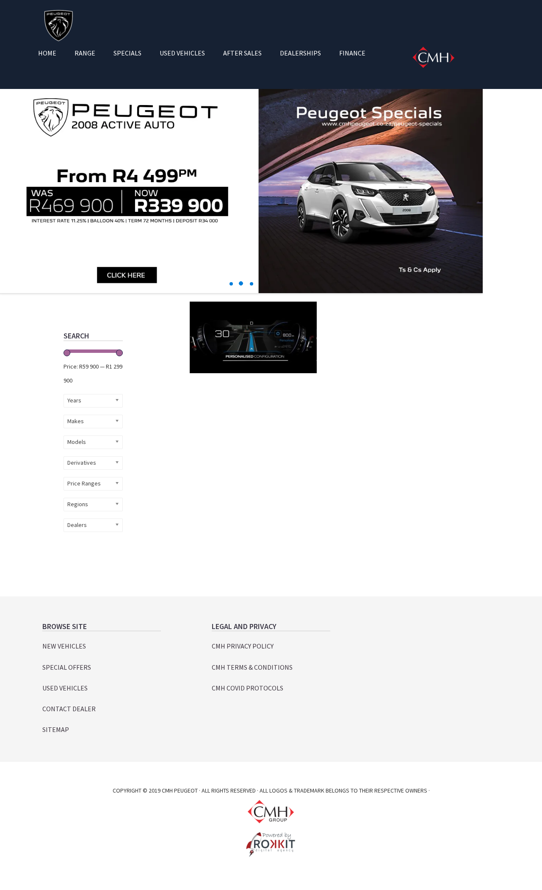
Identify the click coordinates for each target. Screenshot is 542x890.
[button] (231, 284)
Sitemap (55, 729)
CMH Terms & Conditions (252, 667)
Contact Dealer (69, 708)
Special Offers (66, 667)
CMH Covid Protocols (247, 688)
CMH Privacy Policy (243, 646)
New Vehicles (64, 646)
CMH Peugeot (58, 25)
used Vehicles (65, 688)
